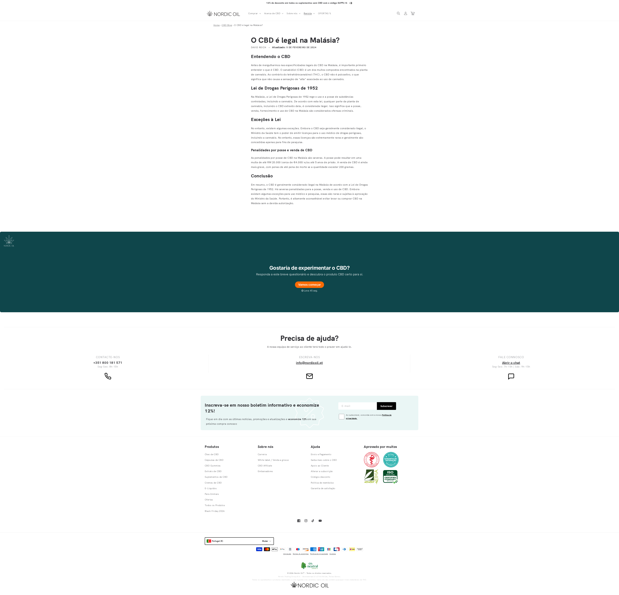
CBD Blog (227, 25)
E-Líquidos (211, 488)
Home (216, 25)
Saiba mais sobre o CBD (324, 460)
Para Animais (212, 494)
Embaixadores (265, 471)
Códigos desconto (320, 476)
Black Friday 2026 (215, 511)
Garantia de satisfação (323, 488)
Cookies (332, 554)
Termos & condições (301, 554)
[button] (254, 13)
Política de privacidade (319, 554)
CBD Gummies (213, 465)
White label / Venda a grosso (273, 460)
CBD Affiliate (265, 465)
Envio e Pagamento (321, 454)
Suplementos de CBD (216, 476)
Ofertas (209, 499)
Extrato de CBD (213, 471)
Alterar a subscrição (322, 471)
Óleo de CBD (212, 454)
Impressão (287, 554)
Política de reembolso (322, 482)
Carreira (262, 454)
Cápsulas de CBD (214, 460)
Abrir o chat (511, 363)
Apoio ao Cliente (320, 465)
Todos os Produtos (215, 505)
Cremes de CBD (213, 482)
